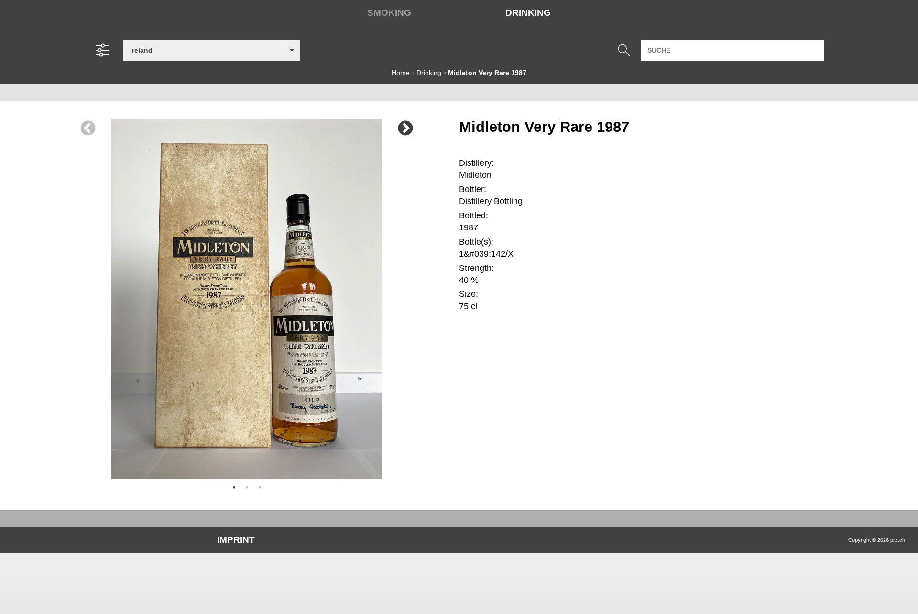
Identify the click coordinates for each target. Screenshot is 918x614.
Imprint (236, 540)
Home (401, 72)
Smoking (389, 13)
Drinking (528, 13)
